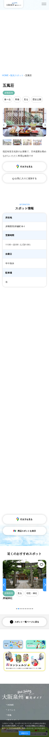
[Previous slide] (4, 125)
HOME (5, 75)
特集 (9, 714)
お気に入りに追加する (25, 178)
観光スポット (16, 75)
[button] (16, 608)
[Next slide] (45, 125)
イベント (11, 709)
